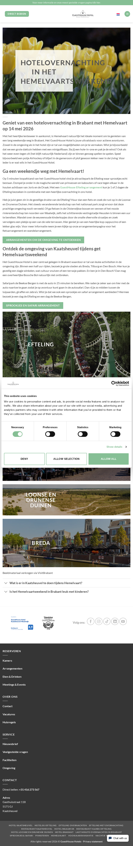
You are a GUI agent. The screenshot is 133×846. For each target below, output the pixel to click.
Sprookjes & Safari (21, 835)
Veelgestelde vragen (15, 751)
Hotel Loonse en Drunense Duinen (32, 832)
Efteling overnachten (73, 825)
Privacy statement (93, 841)
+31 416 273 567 (29, 789)
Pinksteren (42, 835)
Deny (24, 458)
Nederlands (111, 13)
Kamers (7, 660)
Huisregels (9, 722)
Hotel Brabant (64, 832)
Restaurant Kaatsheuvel (36, 829)
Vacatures (9, 714)
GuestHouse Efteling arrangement (81, 187)
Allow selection (66, 458)
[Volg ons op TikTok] (107, 621)
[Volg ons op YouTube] (123, 621)
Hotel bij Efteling (46, 825)
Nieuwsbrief (10, 744)
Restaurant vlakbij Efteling (94, 829)
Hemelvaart (58, 835)
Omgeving (9, 768)
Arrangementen (12, 668)
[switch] (50, 434)
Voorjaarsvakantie (80, 835)
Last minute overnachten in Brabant (99, 832)
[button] (127, 14)
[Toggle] (6, 583)
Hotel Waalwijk (64, 829)
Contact (7, 706)
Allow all (109, 458)
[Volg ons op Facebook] (90, 621)
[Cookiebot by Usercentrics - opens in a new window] (114, 383)
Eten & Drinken (12, 676)
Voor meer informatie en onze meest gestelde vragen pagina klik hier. (66, 2)
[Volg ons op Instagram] (99, 621)
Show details (114, 446)
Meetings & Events (14, 684)
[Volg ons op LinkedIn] (115, 621)
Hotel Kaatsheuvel (20, 825)
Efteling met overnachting (106, 825)
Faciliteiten (9, 760)
